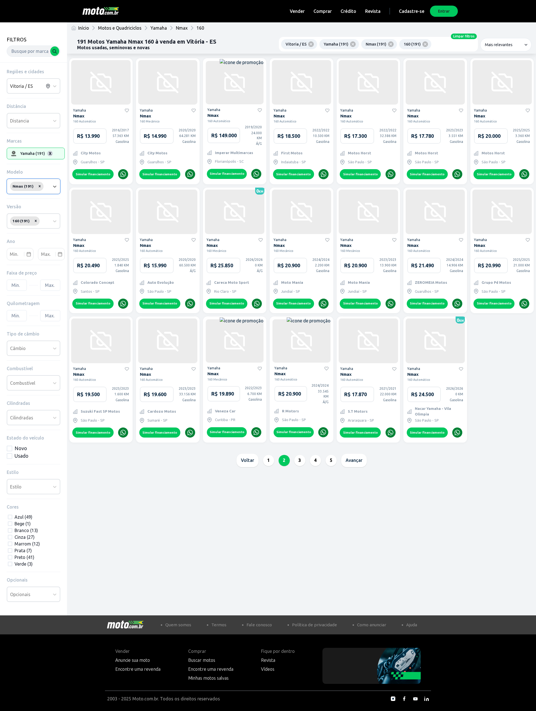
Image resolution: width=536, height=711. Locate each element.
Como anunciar (371, 624)
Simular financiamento (93, 174)
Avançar (354, 460)
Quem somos (178, 624)
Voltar (247, 460)
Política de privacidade (314, 624)
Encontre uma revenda (138, 669)
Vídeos (267, 669)
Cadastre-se (411, 11)
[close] (311, 44)
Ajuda (411, 624)
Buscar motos (201, 660)
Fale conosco (259, 624)
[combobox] (33, 51)
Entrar (444, 11)
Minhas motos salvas (208, 678)
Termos (218, 624)
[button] (40, 186)
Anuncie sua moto (132, 660)
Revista (373, 11)
